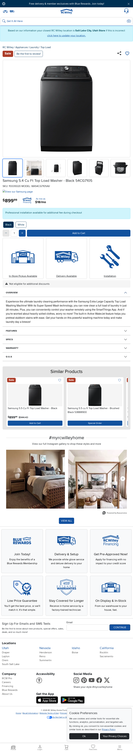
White (21, 224)
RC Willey (8, 47)
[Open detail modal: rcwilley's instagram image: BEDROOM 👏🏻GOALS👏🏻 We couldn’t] (97, 479)
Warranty (12, 348)
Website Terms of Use (49, 713)
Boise (75, 652)
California (107, 648)
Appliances (21, 47)
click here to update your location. (66, 35)
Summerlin (45, 660)
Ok (84, 736)
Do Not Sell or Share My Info (65, 717)
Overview (12, 292)
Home (18, 713)
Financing (7, 686)
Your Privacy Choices (115, 736)
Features (11, 330)
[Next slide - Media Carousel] (122, 478)
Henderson (45, 652)
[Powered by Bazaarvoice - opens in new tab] (115, 513)
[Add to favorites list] (127, 54)
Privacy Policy (108, 729)
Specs (9, 339)
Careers (6, 682)
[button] (18, 4)
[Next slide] (126, 108)
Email (69, 622)
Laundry (34, 47)
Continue (120, 627)
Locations (9, 643)
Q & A (9, 356)
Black (8, 224)
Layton (6, 656)
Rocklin (104, 652)
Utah (5, 648)
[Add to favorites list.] (59, 380)
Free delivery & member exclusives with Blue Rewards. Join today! (66, 3)
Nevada (45, 648)
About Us (7, 694)
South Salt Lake (10, 664)
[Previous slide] (6, 108)
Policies (63, 713)
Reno (42, 656)
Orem (5, 660)
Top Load (46, 47)
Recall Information (30, 713)
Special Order (95, 423)
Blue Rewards (10, 690)
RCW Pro (7, 678)
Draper (6, 652)
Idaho (76, 648)
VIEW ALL (66, 520)
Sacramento (106, 656)
